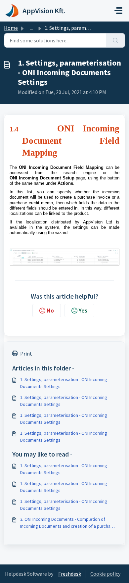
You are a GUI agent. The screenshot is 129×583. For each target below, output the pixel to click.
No (50, 310)
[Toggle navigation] (118, 11)
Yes (83, 310)
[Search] (115, 40)
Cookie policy (105, 573)
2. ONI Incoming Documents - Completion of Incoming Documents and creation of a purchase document (67, 523)
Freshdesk (69, 573)
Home (11, 27)
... (31, 27)
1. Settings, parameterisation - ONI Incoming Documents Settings (63, 382)
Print (26, 353)
